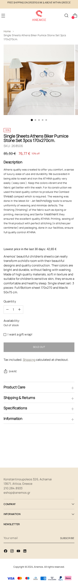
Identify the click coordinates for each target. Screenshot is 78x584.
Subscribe (67, 538)
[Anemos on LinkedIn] (25, 551)
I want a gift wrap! (20, 334)
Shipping (29, 360)
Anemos (38, 566)
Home (7, 31)
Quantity (10, 301)
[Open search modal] (66, 16)
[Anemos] (39, 15)
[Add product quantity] (7, 310)
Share (13, 371)
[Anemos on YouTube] (18, 551)
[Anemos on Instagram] (12, 551)
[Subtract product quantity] (19, 310)
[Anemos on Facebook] (6, 551)
